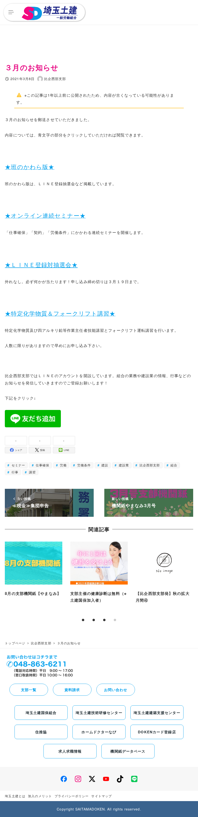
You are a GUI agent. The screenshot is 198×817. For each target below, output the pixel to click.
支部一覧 (28, 689)
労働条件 (83, 465)
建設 (104, 465)
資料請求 (72, 689)
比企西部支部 (149, 465)
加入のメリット (40, 796)
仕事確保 (42, 465)
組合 (173, 465)
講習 (31, 472)
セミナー (17, 465)
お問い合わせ (115, 689)
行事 (14, 472)
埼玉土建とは (15, 796)
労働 (63, 465)
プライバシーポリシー (72, 796)
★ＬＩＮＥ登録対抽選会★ (41, 265)
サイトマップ (101, 796)
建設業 (123, 465)
